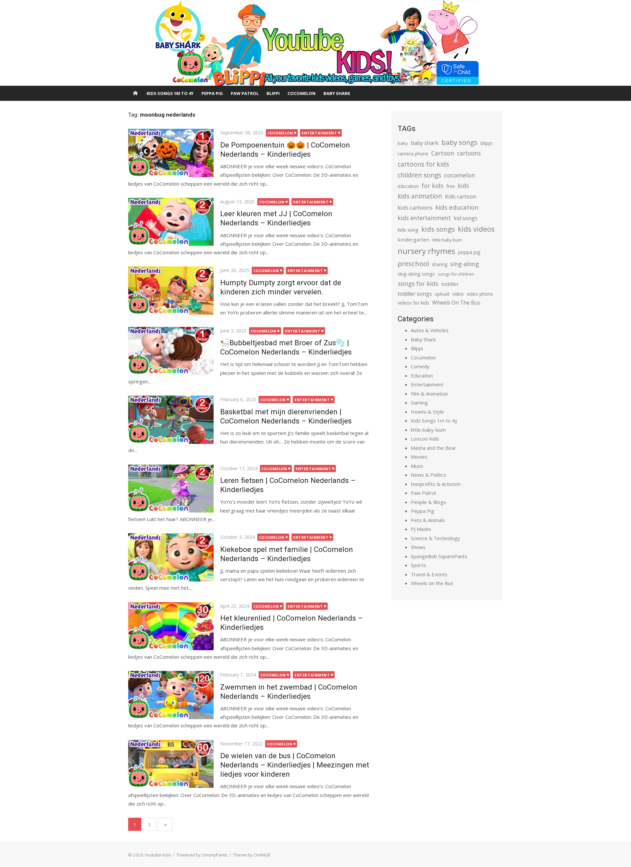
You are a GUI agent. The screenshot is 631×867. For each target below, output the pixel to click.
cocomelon (459, 175)
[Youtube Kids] (315, 43)
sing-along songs (416, 274)
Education (422, 375)
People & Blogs (428, 502)
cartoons (469, 153)
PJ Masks (421, 529)
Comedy (420, 366)
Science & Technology (435, 538)
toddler (450, 284)
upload (442, 294)
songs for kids (418, 283)
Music (417, 466)
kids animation (420, 196)
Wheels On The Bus (456, 302)
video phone (480, 294)
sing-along (464, 264)
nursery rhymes (426, 250)
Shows (418, 547)
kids (463, 186)
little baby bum (447, 240)
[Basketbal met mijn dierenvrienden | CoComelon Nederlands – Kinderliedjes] (171, 420)
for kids (432, 186)
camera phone (413, 153)
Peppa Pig (212, 93)
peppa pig (469, 252)
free (450, 186)
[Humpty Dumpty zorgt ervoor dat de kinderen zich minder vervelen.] (171, 290)
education (408, 186)
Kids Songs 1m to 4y (170, 93)
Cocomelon (302, 93)
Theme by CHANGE (251, 855)
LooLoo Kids (425, 438)
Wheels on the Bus (432, 583)
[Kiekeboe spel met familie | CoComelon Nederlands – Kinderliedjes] (171, 557)
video (458, 294)
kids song (408, 229)
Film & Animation (429, 393)
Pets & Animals (428, 520)
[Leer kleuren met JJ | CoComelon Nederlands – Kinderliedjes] (171, 222)
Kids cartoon (460, 196)
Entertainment (319, 132)
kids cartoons (415, 207)
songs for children (456, 274)
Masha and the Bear (433, 448)
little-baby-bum (428, 429)
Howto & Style (427, 411)
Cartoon (442, 153)
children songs (419, 175)
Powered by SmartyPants (202, 855)
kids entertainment (424, 218)
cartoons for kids (423, 164)
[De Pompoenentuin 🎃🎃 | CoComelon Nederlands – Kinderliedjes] (171, 153)
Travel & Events (429, 574)
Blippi (273, 93)
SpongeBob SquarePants (439, 556)
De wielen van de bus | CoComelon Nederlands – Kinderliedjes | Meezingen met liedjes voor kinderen (294, 764)
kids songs (438, 229)
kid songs (466, 218)
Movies (419, 456)
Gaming (419, 402)
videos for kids (413, 303)
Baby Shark (336, 93)
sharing (439, 264)
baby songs (459, 142)
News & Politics (428, 474)
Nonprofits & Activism (435, 484)
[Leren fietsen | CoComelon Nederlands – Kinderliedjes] (171, 489)
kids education (457, 207)
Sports (418, 565)
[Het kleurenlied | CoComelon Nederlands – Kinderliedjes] (171, 626)
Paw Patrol (245, 93)
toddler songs (415, 293)
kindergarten (414, 239)
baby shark (424, 143)
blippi (486, 143)
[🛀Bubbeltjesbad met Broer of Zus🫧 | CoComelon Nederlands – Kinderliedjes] (171, 351)
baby (403, 143)
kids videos (476, 229)
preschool (413, 263)
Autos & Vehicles (430, 330)
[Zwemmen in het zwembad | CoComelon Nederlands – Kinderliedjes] (171, 695)
